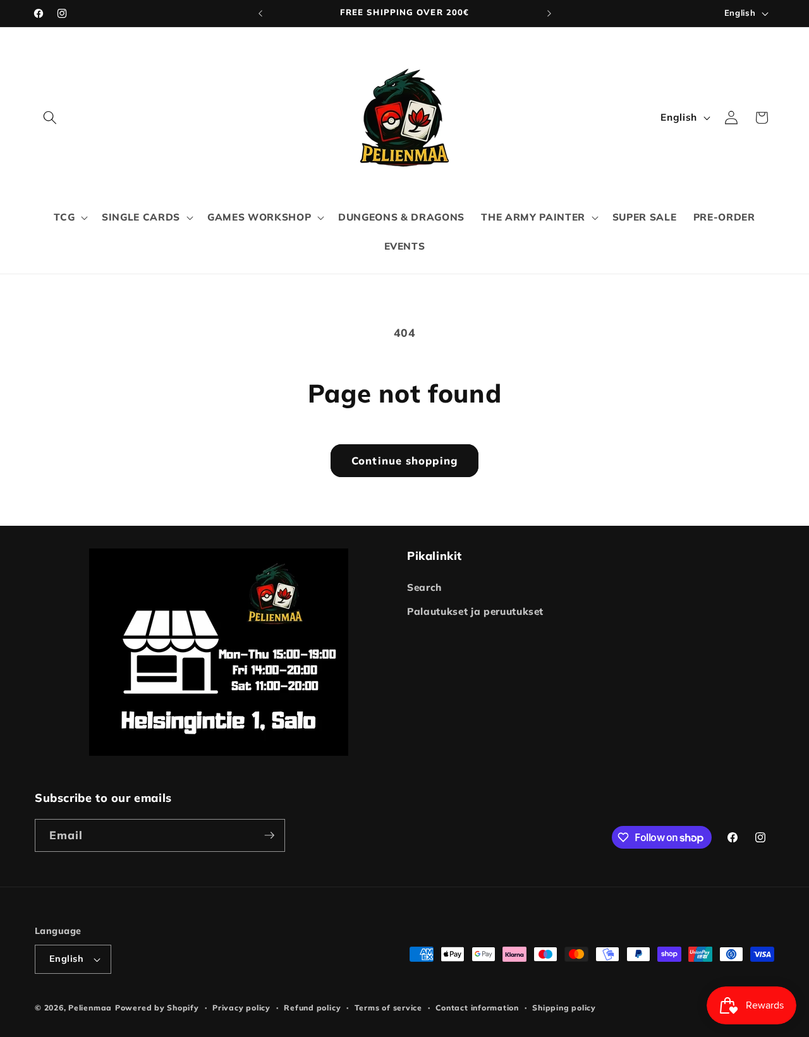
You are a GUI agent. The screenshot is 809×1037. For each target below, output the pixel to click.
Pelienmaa (90, 1007)
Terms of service (388, 1007)
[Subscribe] (269, 835)
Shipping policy (564, 1007)
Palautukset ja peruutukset (475, 611)
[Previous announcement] (260, 13)
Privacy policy (241, 1007)
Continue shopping (404, 460)
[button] (50, 117)
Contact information (477, 1007)
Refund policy (312, 1007)
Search (424, 587)
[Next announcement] (549, 13)
